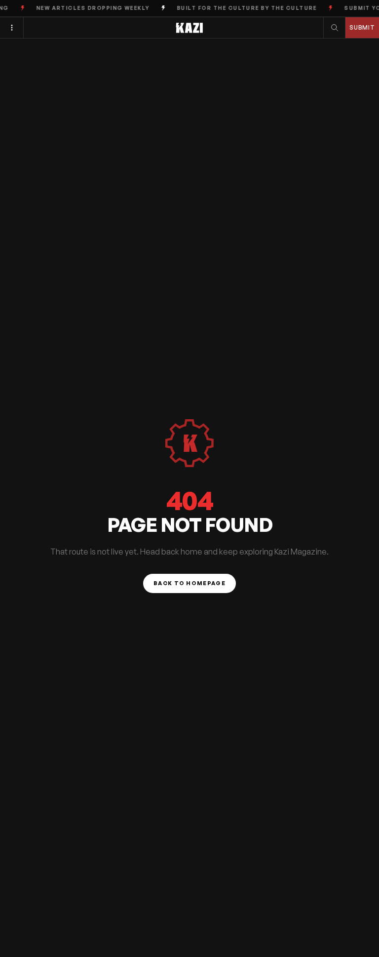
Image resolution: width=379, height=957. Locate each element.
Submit (362, 27)
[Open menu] (12, 27)
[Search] (334, 27)
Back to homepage (189, 583)
